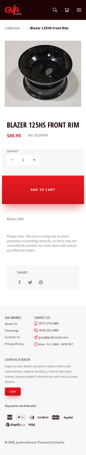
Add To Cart (43, 189)
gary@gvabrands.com (53, 337)
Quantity (12, 151)
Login (13, 391)
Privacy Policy (14, 344)
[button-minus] (12, 159)
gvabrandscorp (26, 442)
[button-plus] (34, 159)
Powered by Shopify (51, 442)
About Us (11, 324)
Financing (11, 330)
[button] (67, 10)
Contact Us (12, 337)
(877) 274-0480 (49, 323)
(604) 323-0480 (49, 330)
